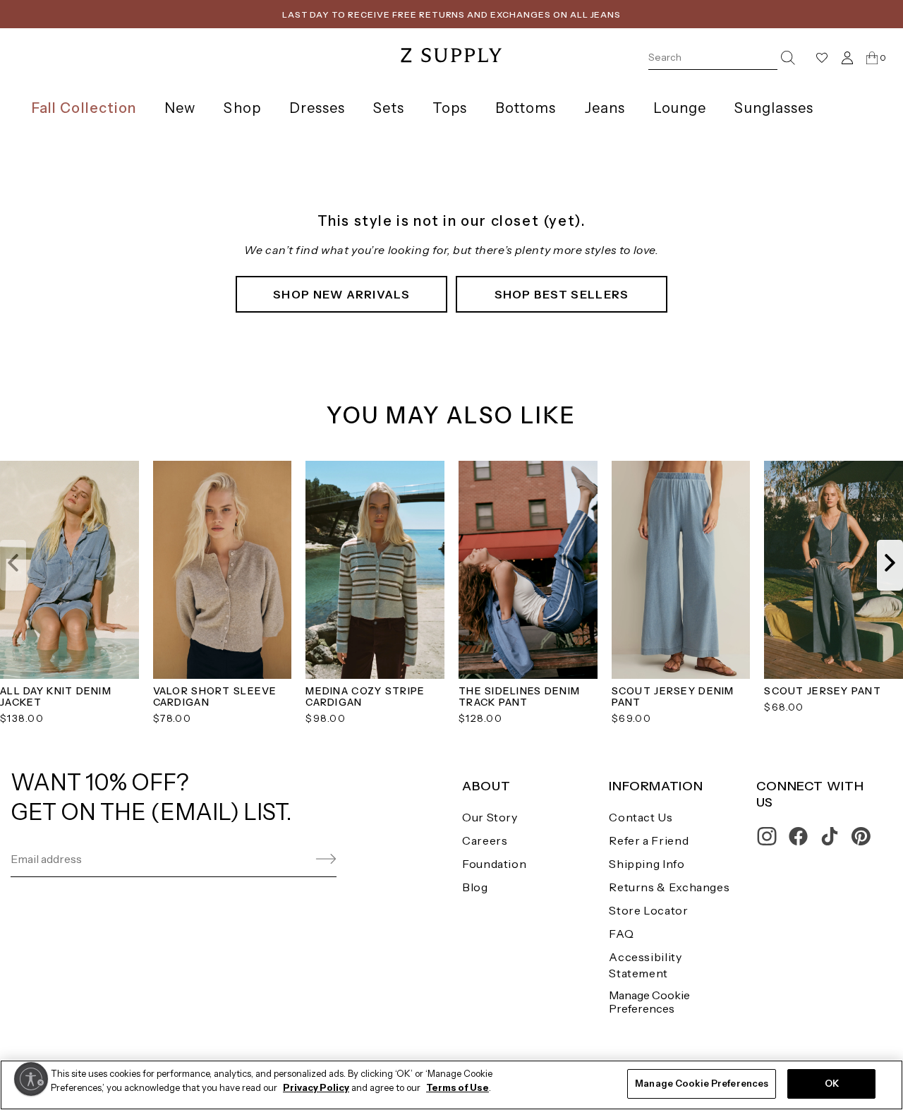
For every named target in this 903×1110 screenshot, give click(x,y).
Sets (388, 107)
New (179, 107)
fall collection (84, 107)
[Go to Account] (847, 57)
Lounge (679, 107)
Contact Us (640, 817)
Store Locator (648, 910)
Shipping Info (646, 864)
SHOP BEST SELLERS (562, 294)
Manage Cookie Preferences (649, 1001)
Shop (242, 107)
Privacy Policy (316, 1087)
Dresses (317, 107)
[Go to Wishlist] (822, 58)
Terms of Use (457, 1087)
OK (832, 1083)
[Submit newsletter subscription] (292, 859)
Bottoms (526, 107)
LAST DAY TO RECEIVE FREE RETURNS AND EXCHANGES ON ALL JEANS (452, 14)
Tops (449, 107)
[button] (13, 565)
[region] (451, 1085)
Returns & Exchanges (669, 887)
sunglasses (773, 107)
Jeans (605, 107)
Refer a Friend (649, 840)
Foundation (494, 864)
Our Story (490, 817)
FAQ (621, 934)
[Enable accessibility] (31, 1079)
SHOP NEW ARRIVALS (341, 294)
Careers (484, 840)
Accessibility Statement (645, 965)
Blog (475, 887)
